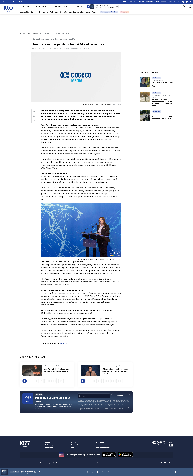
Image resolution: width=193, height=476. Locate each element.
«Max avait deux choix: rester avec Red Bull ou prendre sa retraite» (115, 371)
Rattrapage (49, 445)
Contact (99, 445)
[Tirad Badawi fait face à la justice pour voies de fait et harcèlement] (145, 82)
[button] (87, 472)
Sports (73, 442)
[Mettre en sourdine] (175, 471)
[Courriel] (33, 120)
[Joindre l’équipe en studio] (117, 6)
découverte (124, 12)
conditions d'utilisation (117, 408)
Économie (75, 445)
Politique (74, 447)
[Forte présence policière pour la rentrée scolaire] (145, 115)
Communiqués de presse (84, 463)
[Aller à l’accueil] (8, 9)
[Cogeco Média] (158, 445)
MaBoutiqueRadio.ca (104, 447)
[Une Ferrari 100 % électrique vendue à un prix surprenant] (32, 370)
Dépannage (47, 463)
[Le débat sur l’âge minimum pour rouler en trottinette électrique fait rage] (145, 97)
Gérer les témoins (58, 463)
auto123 (63, 343)
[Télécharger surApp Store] (109, 454)
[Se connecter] (190, 7)
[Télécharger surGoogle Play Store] (125, 454)
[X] (190, 2)
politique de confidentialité (95, 408)
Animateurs (49, 447)
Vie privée (38, 463)
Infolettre (100, 442)
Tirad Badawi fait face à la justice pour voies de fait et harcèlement (162, 85)
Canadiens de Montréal (109, 12)
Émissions (49, 442)
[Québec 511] (171, 446)
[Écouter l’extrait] (24, 381)
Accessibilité (70, 463)
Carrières (97, 463)
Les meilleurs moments (104, 7)
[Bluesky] (187, 2)
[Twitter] (33, 116)
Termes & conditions (27, 463)
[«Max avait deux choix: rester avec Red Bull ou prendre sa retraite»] (90, 370)
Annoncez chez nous (109, 463)
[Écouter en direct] (88, 6)
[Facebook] (183, 2)
